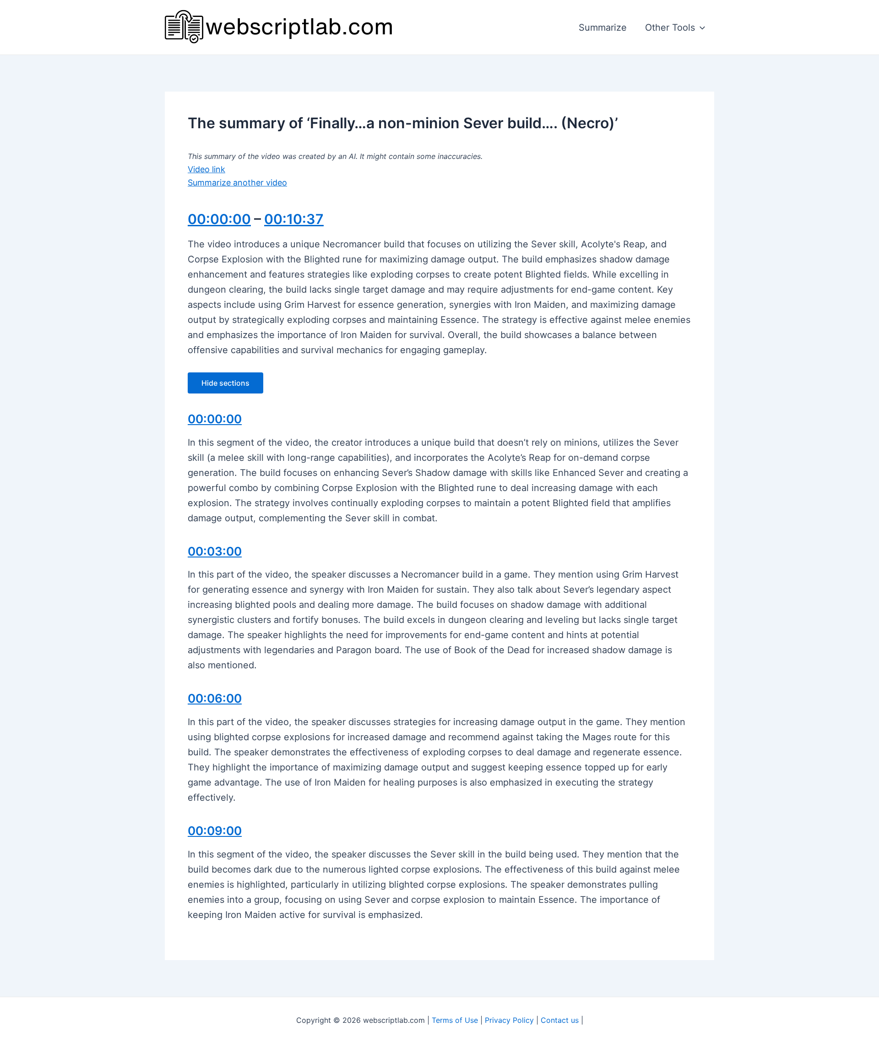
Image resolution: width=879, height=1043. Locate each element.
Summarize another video (237, 182)
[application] (700, 27)
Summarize (603, 27)
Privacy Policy (509, 1020)
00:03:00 (215, 551)
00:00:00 (219, 219)
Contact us (560, 1020)
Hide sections (225, 383)
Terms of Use (455, 1020)
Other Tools (670, 27)
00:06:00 (215, 698)
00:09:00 (215, 831)
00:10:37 (294, 219)
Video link (206, 169)
